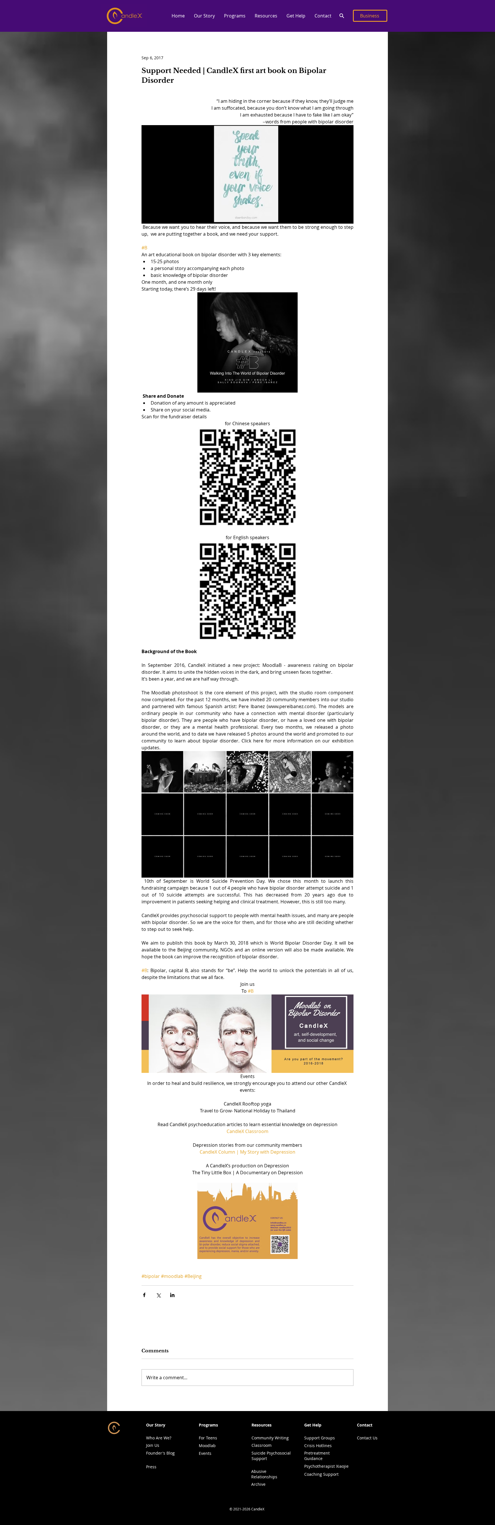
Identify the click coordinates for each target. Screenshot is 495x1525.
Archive (258, 1484)
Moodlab (207, 1445)
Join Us (152, 1445)
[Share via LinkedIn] (172, 1295)
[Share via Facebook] (144, 1295)
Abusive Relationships (264, 1474)
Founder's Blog (160, 1453)
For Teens (208, 1438)
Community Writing (270, 1438)
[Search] (341, 15)
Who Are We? (158, 1438)
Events (205, 1453)
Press (151, 1466)
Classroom (262, 1445)
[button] (204, 16)
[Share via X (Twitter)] (158, 1295)
